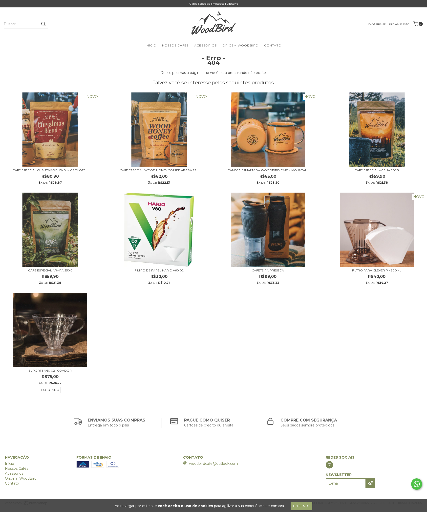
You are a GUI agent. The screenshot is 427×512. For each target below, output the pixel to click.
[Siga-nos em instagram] (329, 464)
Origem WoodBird (240, 45)
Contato (272, 45)
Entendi (301, 506)
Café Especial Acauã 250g (377, 170)
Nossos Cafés (175, 45)
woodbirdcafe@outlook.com (213, 463)
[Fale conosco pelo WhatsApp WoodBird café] (416, 484)
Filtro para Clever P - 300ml (376, 270)
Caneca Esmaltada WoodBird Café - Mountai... (268, 170)
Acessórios (205, 45)
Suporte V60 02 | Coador (50, 370)
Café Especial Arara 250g (50, 270)
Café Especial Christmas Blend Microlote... (50, 170)
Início (151, 45)
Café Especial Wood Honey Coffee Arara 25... (159, 170)
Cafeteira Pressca (268, 270)
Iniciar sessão (399, 24)
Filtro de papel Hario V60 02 (159, 270)
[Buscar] (43, 24)
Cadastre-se (377, 24)
